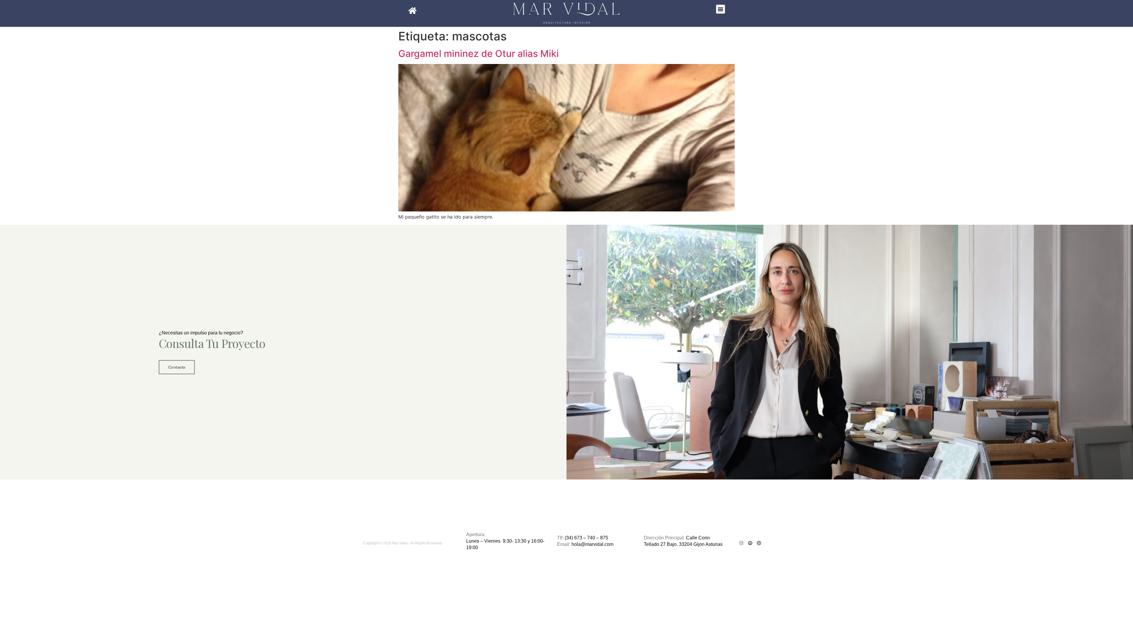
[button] (720, 9)
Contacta (176, 367)
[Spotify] (750, 543)
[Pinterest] (759, 543)
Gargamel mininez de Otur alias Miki (478, 53)
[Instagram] (741, 543)
